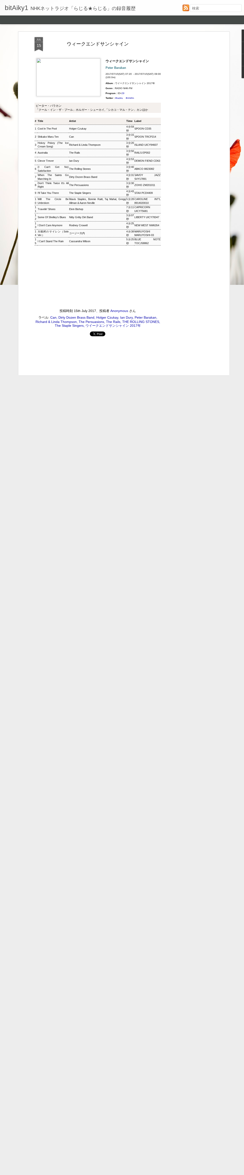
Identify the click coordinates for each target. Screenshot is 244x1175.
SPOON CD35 (142, 128)
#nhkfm (130, 98)
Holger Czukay (77, 128)
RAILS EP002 (142, 152)
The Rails (74, 152)
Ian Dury (74, 160)
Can (71, 136)
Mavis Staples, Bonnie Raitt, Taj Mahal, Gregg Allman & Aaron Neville (97, 201)
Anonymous (119, 311)
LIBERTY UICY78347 (146, 217)
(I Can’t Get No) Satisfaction (53, 169)
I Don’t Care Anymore (50, 225)
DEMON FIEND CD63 (147, 160)
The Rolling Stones (80, 168)
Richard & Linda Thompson (85, 144)
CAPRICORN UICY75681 (142, 209)
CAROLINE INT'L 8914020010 (147, 201)
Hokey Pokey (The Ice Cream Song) (53, 144)
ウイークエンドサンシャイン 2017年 (113, 325)
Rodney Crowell (78, 225)
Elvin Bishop (76, 209)
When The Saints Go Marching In (53, 177)
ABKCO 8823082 (144, 168)
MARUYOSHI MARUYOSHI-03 (144, 233)
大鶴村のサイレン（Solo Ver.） (53, 233)
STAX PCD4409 (143, 192)
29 (123, 93)
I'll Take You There (48, 192)
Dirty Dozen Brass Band (83, 177)
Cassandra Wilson (79, 241)
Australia (43, 152)
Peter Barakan (145, 317)
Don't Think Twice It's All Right (53, 185)
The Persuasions (79, 185)
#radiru (119, 98)
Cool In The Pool (47, 128)
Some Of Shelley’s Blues (52, 217)
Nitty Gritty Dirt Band (81, 217)
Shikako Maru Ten (48, 136)
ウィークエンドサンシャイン (98, 43)
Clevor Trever (46, 160)
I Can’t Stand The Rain (51, 241)
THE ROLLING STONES (140, 322)
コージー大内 (77, 233)
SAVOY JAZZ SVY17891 (147, 177)
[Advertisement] (187, 112)
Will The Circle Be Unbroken (53, 201)
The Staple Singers (80, 192)
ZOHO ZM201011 (144, 185)
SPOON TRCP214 (145, 136)
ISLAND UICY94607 (146, 144)
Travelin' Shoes (47, 209)
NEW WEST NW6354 (146, 225)
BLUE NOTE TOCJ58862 (147, 241)
